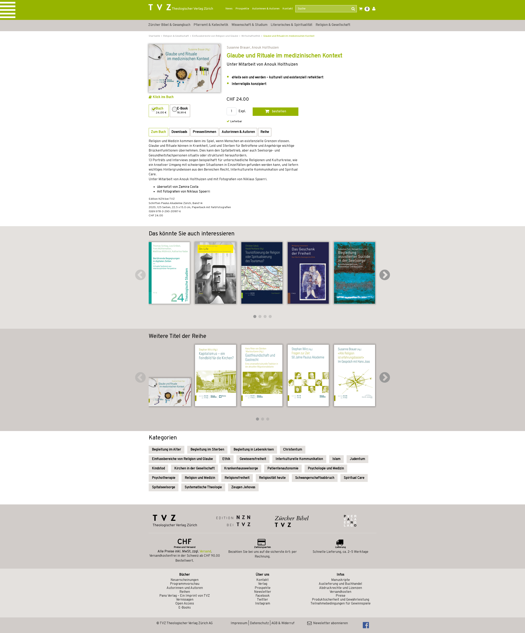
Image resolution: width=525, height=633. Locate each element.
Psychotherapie (163, 478)
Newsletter (262, 592)
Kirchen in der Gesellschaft (194, 468)
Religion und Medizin (200, 478)
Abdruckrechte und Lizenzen (340, 588)
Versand (205, 552)
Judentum (357, 459)
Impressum (239, 623)
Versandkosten (340, 592)
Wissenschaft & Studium (249, 25)
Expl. (242, 111)
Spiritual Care (354, 478)
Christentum (292, 450)
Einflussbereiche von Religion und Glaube (182, 459)
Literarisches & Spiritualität (291, 25)
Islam (336, 459)
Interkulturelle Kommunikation (299, 459)
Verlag (262, 584)
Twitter (262, 600)
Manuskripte (340, 580)
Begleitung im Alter (166, 450)
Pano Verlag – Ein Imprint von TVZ (184, 596)
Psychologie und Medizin (326, 468)
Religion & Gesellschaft (333, 25)
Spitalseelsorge (163, 487)
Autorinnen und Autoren (185, 588)
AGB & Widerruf (282, 623)
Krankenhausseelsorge (241, 468)
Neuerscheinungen (185, 580)
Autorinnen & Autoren (266, 8)
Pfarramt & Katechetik (211, 25)
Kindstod (158, 468)
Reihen (184, 592)
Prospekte (242, 8)
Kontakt (287, 8)
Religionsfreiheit (237, 478)
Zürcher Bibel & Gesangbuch (169, 25)
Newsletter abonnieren (330, 623)
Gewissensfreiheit (253, 459)
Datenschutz (259, 623)
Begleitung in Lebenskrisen (254, 450)
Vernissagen (184, 600)
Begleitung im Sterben (207, 450)
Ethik (226, 459)
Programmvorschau (184, 584)
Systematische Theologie (203, 487)
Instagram (262, 604)
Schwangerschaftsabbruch (314, 478)
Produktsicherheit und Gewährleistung (340, 600)
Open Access (184, 604)
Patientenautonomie (282, 468)
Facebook (263, 596)
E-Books (184, 608)
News (229, 8)
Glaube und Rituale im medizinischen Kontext (288, 36)
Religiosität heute (272, 478)
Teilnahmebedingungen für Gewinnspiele (340, 604)
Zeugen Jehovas (243, 487)
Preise (340, 596)
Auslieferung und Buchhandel (340, 584)
